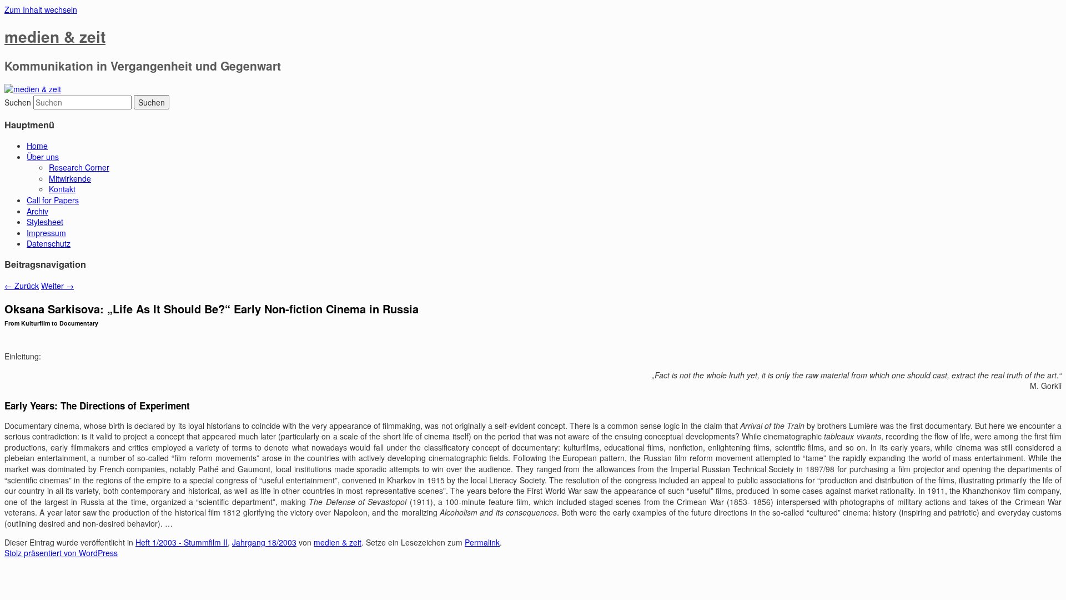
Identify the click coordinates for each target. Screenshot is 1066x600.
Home (37, 145)
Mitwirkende (70, 178)
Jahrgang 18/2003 (264, 542)
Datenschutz (49, 243)
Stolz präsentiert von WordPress (61, 552)
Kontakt (62, 188)
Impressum (46, 232)
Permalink (482, 542)
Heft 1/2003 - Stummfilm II (181, 542)
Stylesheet (45, 221)
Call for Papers (53, 200)
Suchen (17, 102)
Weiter (57, 285)
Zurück (21, 285)
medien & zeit (54, 36)
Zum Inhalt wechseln (40, 9)
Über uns (43, 156)
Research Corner (79, 167)
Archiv (37, 211)
